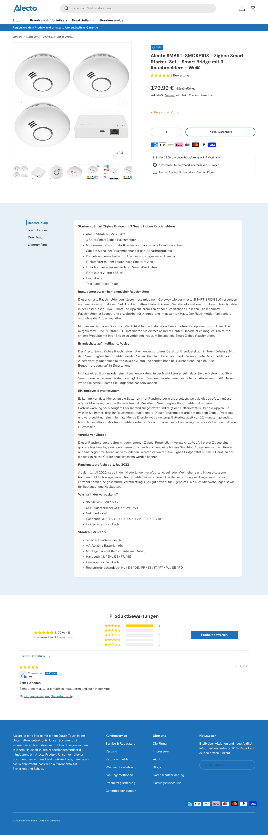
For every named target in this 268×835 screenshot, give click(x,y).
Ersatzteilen (81, 20)
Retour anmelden (118, 759)
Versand (170, 95)
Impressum (161, 751)
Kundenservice (112, 20)
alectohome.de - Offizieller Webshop (40, 820)
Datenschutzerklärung (168, 775)
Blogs (157, 767)
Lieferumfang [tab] (37, 245)
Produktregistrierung (120, 783)
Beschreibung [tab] (38, 223)
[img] (28, 667)
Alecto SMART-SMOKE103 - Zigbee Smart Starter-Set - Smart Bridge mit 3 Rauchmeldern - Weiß (49, 36)
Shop (16, 20)
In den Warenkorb (220, 131)
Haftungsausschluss (167, 783)
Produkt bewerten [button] (214, 635)
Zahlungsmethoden (119, 775)
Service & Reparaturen (121, 743)
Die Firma (160, 743)
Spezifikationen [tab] (38, 230)
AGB (156, 759)
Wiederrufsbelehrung (121, 767)
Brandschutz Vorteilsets (48, 20)
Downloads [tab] (36, 237)
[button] (253, 8)
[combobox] (138, 8)
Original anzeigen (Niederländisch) (48, 696)
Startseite (17, 36)
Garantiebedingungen (121, 791)
